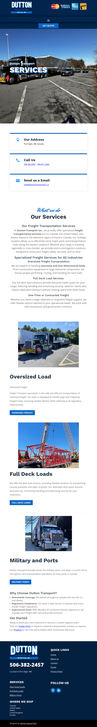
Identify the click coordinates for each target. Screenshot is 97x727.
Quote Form (25, 626)
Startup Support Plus (28, 723)
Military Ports (20, 581)
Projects (18, 629)
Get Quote (48, 25)
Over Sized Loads (17, 687)
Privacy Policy (57, 671)
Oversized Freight (22, 412)
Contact (54, 663)
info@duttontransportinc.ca (36, 184)
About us (55, 659)
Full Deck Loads (21, 502)
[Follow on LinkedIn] (58, 690)
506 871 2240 (43, 164)
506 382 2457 (29, 164)
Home (53, 654)
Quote (53, 667)
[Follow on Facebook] (53, 690)
